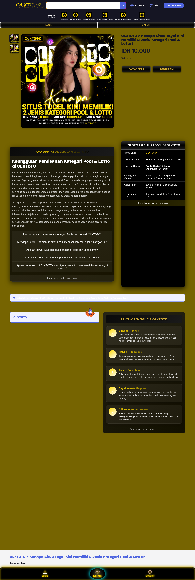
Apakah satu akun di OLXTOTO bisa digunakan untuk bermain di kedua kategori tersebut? (62, 267)
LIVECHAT (150, 576)
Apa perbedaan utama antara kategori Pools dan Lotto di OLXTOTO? (62, 234)
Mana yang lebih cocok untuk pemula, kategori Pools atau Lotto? (62, 257)
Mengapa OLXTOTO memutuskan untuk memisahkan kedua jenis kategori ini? (62, 242)
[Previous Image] (23, 81)
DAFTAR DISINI (136, 69)
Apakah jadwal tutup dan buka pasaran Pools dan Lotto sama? (62, 249)
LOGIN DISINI (167, 69)
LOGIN (48, 25)
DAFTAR (146, 25)
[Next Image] (112, 81)
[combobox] (83, 5)
